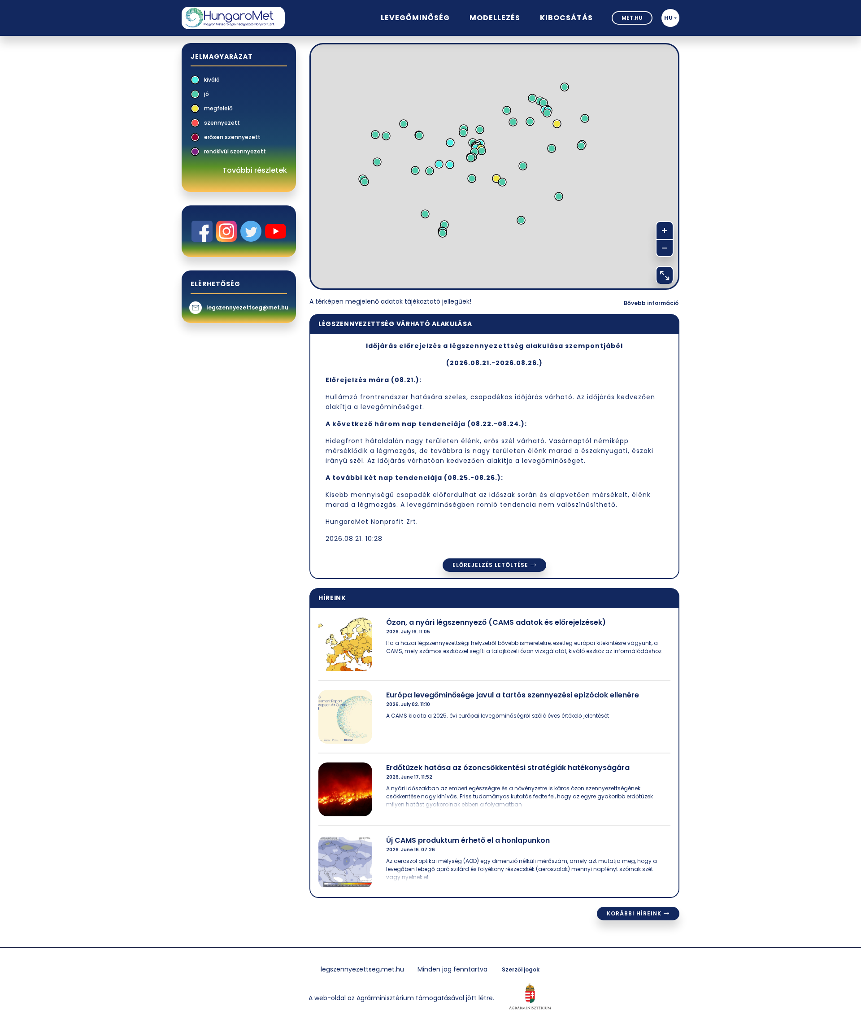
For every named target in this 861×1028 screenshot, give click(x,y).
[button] (670, 18)
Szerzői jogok (520, 969)
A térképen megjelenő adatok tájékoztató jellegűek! (390, 301)
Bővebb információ (651, 303)
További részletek (254, 170)
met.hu (632, 18)
